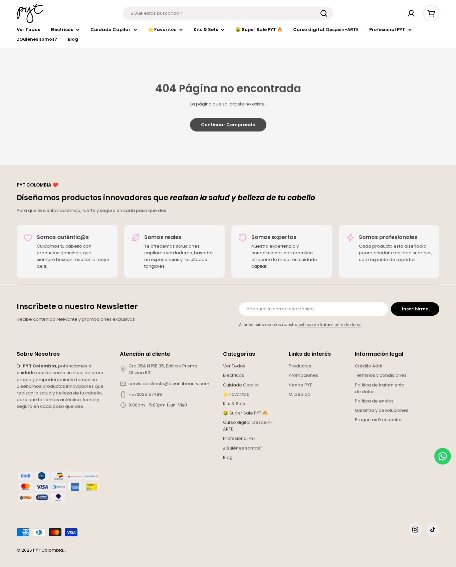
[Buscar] (324, 13)
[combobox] (228, 13)
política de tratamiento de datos (330, 324)
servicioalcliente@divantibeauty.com (169, 383)
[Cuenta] (411, 13)
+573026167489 (145, 394)
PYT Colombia (48, 550)
